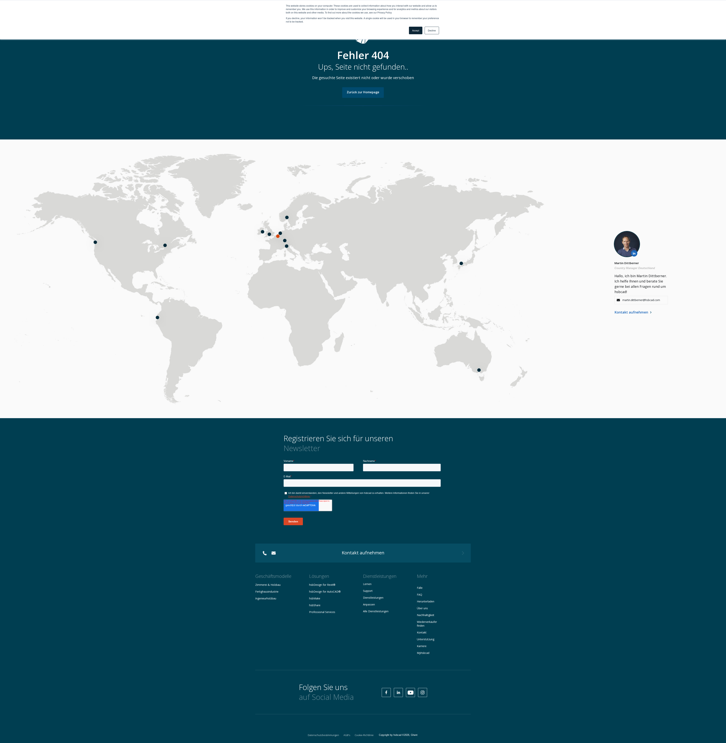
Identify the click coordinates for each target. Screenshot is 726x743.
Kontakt (422, 632)
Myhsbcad (423, 653)
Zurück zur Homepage (363, 92)
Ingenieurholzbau (265, 598)
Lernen (367, 584)
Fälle (420, 588)
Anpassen (369, 604)
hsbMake (314, 598)
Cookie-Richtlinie (364, 735)
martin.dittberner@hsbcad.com (641, 300)
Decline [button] (432, 30)
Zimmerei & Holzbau (268, 585)
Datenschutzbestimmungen (323, 735)
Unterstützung (425, 639)
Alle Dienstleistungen (376, 611)
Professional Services (322, 612)
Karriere (422, 646)
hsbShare (314, 605)
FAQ (419, 594)
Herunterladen (425, 601)
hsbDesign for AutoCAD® (325, 591)
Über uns (422, 608)
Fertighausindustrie (266, 591)
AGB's (347, 735)
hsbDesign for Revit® (322, 585)
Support (368, 591)
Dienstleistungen (373, 597)
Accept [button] (415, 30)
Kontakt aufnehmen (631, 312)
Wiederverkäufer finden (427, 623)
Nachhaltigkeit (425, 615)
